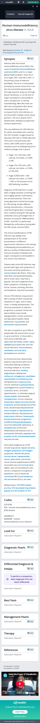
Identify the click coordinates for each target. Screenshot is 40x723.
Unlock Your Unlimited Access (20, 707)
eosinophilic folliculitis (13, 433)
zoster (26, 342)
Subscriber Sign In (33, 2)
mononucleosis (10, 273)
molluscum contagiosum (14, 376)
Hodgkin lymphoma (12, 450)
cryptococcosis (24, 382)
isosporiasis (9, 402)
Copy (31, 58)
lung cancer (15, 448)
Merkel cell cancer (22, 453)
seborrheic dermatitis (13, 342)
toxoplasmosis (10, 428)
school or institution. (30, 721)
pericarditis (9, 324)
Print (6, 36)
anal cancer (15, 459)
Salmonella (17, 425)
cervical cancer (10, 456)
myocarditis (20, 322)
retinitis (28, 387)
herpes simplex (10, 396)
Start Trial (20, 712)
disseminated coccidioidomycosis (18, 379)
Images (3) (33, 35)
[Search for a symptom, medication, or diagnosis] (32, 6)
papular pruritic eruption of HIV (17, 491)
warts (31, 342)
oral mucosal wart (25, 465)
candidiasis (30, 376)
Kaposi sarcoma (21, 402)
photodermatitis (28, 436)
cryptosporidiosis (26, 385)
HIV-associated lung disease (23, 488)
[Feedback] (23, 2)
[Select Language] (19, 2)
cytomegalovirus (11, 387)
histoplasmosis (10, 399)
